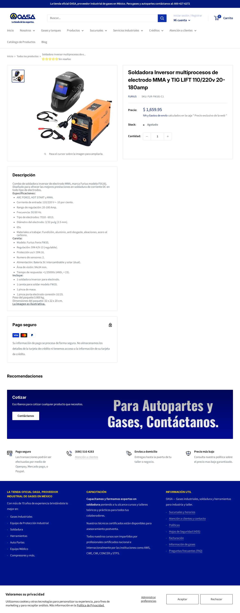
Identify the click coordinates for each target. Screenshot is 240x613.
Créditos (154, 30)
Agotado (152, 149)
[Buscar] (162, 18)
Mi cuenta (180, 20)
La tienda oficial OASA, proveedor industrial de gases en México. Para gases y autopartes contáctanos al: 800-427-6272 (120, 4)
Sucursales (96, 30)
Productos (73, 30)
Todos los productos (27, 56)
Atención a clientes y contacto (187, 519)
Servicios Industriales (126, 30)
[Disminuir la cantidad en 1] (147, 136)
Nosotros (25, 30)
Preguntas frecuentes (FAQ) (185, 551)
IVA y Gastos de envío (155, 115)
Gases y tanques (51, 30)
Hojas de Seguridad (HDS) (184, 532)
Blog (44, 42)
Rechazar (216, 599)
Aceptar (182, 599)
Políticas (174, 525)
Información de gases (182, 544)
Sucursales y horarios (182, 512)
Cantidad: (134, 136)
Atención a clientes (181, 30)
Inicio (10, 30)
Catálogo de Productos (21, 42)
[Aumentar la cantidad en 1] (167, 136)
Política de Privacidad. (90, 605)
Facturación (176, 538)
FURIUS (132, 96)
